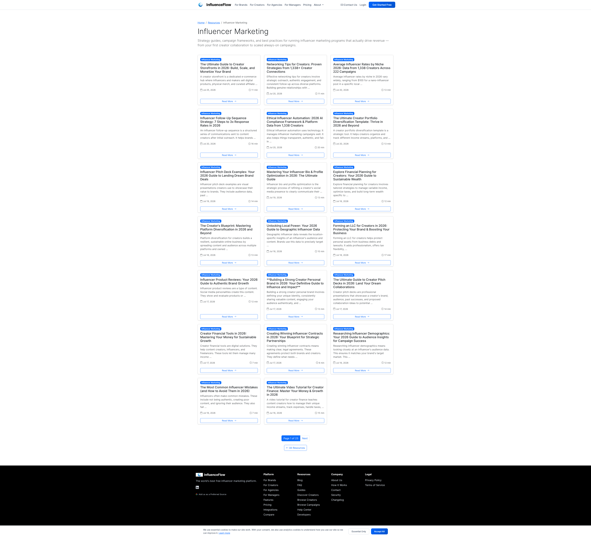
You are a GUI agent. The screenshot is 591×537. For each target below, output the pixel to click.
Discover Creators (308, 494)
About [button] (318, 4)
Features (268, 499)
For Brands (241, 4)
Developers (304, 514)
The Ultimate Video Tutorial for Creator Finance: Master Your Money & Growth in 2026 (295, 390)
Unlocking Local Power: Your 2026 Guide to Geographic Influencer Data (293, 227)
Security (336, 494)
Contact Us (350, 4)
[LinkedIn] (197, 487)
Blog (300, 480)
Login (363, 4)
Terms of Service (375, 485)
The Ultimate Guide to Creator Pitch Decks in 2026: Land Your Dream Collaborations (359, 283)
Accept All (379, 531)
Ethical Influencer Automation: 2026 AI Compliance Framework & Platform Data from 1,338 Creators (295, 121)
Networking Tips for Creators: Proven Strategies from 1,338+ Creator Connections (294, 67)
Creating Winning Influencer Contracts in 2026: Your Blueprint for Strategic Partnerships (295, 337)
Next (305, 438)
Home (201, 22)
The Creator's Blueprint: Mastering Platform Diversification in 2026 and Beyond (226, 229)
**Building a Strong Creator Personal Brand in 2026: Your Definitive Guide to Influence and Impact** (295, 283)
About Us (336, 480)
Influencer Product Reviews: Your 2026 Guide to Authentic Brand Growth (229, 281)
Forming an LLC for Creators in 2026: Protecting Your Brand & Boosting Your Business (361, 229)
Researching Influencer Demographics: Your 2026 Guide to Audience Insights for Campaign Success (361, 337)
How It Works (339, 485)
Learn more (224, 533)
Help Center (304, 509)
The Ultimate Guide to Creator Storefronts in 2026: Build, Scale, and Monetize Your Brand (227, 67)
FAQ (299, 485)
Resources (214, 22)
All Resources (297, 447)
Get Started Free (382, 4)
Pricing (307, 4)
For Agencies (274, 4)
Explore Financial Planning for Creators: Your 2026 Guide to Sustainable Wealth (354, 175)
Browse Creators (307, 499)
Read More (227, 101)
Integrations (270, 509)
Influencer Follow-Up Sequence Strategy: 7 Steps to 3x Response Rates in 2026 (224, 121)
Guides (301, 489)
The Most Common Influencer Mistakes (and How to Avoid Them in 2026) (229, 389)
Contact (336, 489)
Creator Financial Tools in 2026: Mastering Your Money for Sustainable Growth (228, 337)
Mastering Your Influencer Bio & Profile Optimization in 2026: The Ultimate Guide (295, 175)
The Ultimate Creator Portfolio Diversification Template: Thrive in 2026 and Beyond (358, 121)
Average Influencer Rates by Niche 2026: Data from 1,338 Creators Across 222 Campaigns (361, 67)
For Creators (257, 4)
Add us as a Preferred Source (212, 494)
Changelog (337, 499)
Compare (268, 514)
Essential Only (359, 531)
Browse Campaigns (308, 504)
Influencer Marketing (210, 59)
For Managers (293, 4)
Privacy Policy (373, 480)
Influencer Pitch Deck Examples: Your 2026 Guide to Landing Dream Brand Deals (227, 175)
